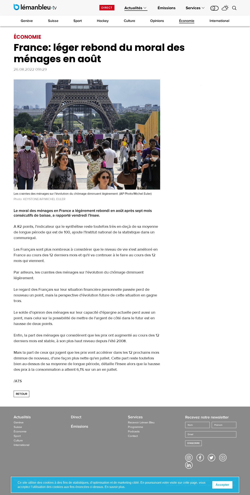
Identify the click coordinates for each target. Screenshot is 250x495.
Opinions (157, 21)
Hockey (103, 21)
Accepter (222, 484)
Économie (186, 21)
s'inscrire (193, 443)
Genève (27, 21)
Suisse (53, 21)
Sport (77, 21)
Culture (129, 21)
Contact (133, 436)
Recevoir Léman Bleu (141, 422)
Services (193, 8)
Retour (21, 394)
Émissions (167, 8)
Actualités (133, 8)
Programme (135, 427)
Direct (106, 7)
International (219, 21)
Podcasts (134, 431)
